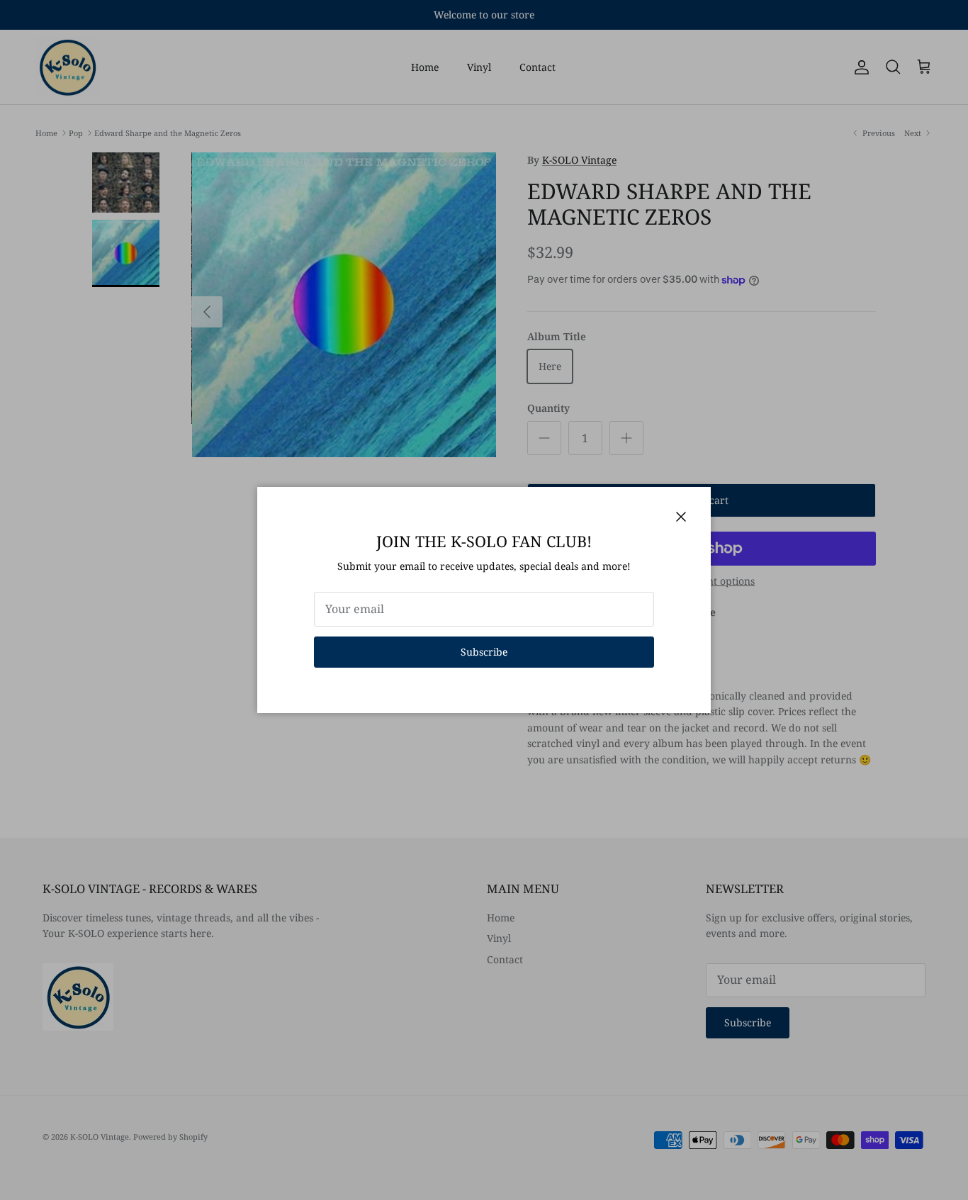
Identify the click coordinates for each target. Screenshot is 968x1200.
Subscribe (484, 651)
